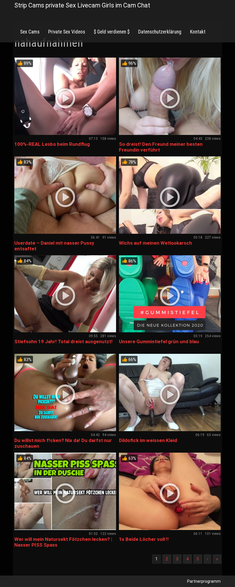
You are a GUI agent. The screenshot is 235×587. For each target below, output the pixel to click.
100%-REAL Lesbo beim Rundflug (52, 144)
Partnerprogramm (204, 581)
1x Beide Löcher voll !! (144, 539)
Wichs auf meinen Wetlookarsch (155, 243)
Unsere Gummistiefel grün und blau (159, 341)
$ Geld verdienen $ (112, 32)
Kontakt (197, 32)
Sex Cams (30, 32)
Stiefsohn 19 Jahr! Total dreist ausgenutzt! (63, 341)
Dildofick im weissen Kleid (148, 440)
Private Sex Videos (66, 32)
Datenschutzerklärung (159, 32)
